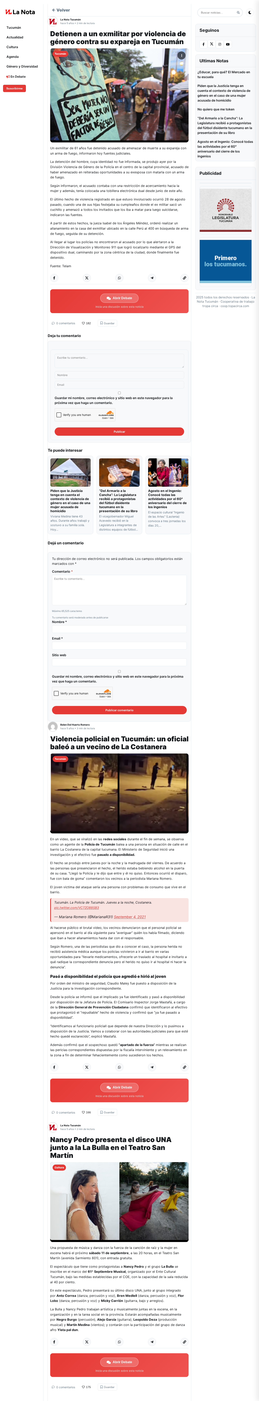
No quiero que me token (216, 109)
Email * (57, 638)
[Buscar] (238, 13)
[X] (212, 44)
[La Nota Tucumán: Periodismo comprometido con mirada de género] (20, 12)
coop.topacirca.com (235, 306)
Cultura (12, 47)
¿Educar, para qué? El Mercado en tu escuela (223, 74)
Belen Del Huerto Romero (75, 724)
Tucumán (13, 27)
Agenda (12, 57)
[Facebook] (204, 44)
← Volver (61, 10)
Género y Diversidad (22, 66)
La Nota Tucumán (70, 19)
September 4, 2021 (130, 917)
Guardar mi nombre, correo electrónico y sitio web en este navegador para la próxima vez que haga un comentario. (114, 400)
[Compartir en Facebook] (54, 278)
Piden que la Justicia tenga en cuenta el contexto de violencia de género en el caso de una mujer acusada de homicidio (70, 501)
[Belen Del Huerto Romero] (54, 727)
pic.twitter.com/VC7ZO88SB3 (76, 908)
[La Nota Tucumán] (54, 21)
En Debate (18, 76)
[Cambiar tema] (250, 12)
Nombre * (59, 622)
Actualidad (14, 37)
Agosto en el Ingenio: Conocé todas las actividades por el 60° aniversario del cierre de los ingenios (167, 499)
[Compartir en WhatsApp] (119, 278)
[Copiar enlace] (184, 278)
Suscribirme (14, 88)
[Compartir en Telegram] (152, 278)
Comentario (62, 571)
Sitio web (59, 655)
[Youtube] (228, 44)
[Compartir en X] (87, 278)
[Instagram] (220, 44)
